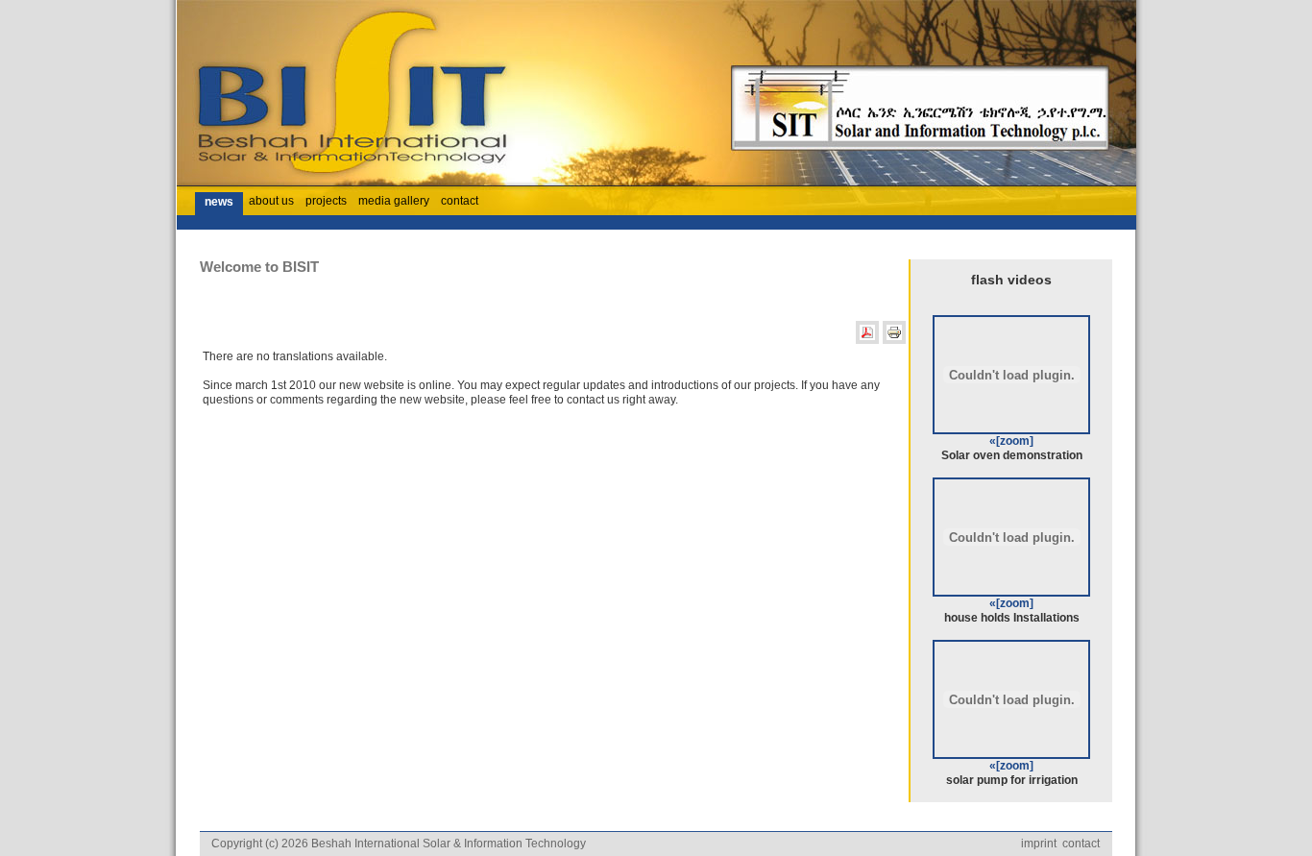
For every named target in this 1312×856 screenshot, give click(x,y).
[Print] (894, 340)
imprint (1039, 843)
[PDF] (867, 340)
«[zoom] (1011, 441)
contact (1081, 843)
